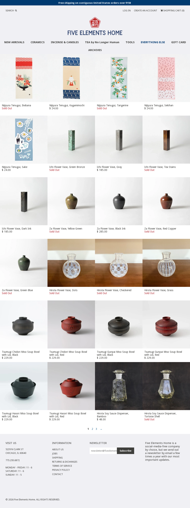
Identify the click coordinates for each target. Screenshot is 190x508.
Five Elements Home (24, 499)
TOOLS (130, 42)
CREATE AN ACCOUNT (145, 10)
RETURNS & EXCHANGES (64, 461)
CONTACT (57, 474)
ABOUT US (58, 449)
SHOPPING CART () (173, 10)
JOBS (55, 453)
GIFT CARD (178, 42)
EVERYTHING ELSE (153, 42)
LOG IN (127, 10)
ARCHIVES (95, 50)
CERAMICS (38, 42)
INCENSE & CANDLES (65, 42)
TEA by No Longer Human (102, 42)
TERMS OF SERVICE (62, 465)
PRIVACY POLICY (61, 470)
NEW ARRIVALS (14, 42)
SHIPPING (57, 457)
